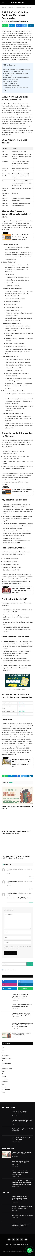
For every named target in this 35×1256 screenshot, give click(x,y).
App (3, 1047)
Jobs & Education (6, 1063)
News (3, 1073)
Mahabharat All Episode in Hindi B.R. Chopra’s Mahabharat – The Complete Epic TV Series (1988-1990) (22, 1025)
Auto (3, 1050)
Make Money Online (7, 1068)
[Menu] (3, 2)
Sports (3, 1084)
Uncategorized (6, 1089)
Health (3, 1060)
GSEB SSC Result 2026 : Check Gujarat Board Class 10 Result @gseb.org (16, 832)
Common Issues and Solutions (11, 85)
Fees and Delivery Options (10, 81)
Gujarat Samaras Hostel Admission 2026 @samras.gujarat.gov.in (22, 1005)
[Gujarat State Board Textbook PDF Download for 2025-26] (17, 795)
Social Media (5, 1081)
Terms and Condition (17, 1247)
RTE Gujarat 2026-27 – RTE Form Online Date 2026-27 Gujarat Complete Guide (16, 857)
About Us (8, 1244)
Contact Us (16, 1244)
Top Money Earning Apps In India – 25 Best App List (22, 1129)
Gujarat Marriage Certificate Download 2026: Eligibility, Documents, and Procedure (20, 237)
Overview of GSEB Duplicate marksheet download (16, 69)
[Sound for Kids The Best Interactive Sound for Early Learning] (6, 1208)
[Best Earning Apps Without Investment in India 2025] (6, 1113)
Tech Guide (5, 1087)
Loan (3, 1066)
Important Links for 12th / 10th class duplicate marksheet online (15, 88)
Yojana (3, 1092)
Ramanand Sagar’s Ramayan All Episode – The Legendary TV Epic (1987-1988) (21, 591)
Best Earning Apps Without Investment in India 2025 (19, 1112)
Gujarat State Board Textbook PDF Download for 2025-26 (17, 807)
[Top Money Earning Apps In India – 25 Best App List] (6, 1131)
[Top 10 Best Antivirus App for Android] (6, 1217)
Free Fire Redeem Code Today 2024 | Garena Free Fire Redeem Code (22, 1121)
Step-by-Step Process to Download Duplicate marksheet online (15, 74)
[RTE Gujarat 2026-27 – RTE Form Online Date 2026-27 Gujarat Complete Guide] (17, 845)
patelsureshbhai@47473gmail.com (21, 898)
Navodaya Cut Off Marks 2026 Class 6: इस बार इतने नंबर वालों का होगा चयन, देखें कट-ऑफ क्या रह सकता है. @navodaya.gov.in (22, 1182)
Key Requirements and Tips (10, 79)
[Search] (32, 2)
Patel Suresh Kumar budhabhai (15, 869)
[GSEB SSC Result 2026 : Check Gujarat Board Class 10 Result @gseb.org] (17, 820)
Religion (4, 1076)
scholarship (5, 1079)
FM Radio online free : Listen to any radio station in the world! (22, 1224)
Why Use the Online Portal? (10, 83)
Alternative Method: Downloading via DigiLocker (16, 77)
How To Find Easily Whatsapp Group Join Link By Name (22, 1138)
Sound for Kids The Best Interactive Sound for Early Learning (22, 1207)
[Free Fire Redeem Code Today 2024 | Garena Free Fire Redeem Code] (6, 1122)
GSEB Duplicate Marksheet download (13, 71)
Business (4, 1053)
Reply (31, 876)
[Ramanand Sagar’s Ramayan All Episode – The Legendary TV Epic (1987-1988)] (6, 1015)
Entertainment (5, 1055)
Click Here (21, 711)
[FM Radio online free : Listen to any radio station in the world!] (6, 1226)
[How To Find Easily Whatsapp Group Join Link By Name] (6, 1140)
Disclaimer (24, 1244)
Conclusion (6, 90)
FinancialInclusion (6, 1058)
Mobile (3, 1071)
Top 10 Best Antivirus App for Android (22, 1215)
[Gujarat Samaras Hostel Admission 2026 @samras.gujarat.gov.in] (6, 1007)
